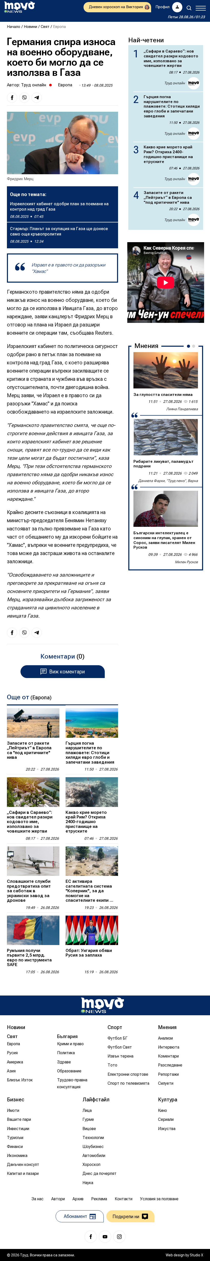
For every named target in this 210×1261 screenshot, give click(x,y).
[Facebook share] (12, 98)
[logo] (19, 7)
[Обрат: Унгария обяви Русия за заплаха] (92, 930)
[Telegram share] (37, 98)
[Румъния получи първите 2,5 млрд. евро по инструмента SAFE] (33, 930)
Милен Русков (186, 562)
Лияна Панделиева (182, 409)
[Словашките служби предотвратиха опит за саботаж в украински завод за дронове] (33, 861)
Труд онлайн (33, 84)
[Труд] (102, 1005)
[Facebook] (91, 1237)
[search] (189, 8)
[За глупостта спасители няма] (165, 370)
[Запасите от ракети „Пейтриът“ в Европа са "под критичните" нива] (33, 723)
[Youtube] (105, 1237)
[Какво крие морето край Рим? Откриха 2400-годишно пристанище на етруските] (92, 792)
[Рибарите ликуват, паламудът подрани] (165, 437)
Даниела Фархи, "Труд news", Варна (168, 481)
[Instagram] (119, 1237)
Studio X (196, 1255)
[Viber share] (24, 98)
